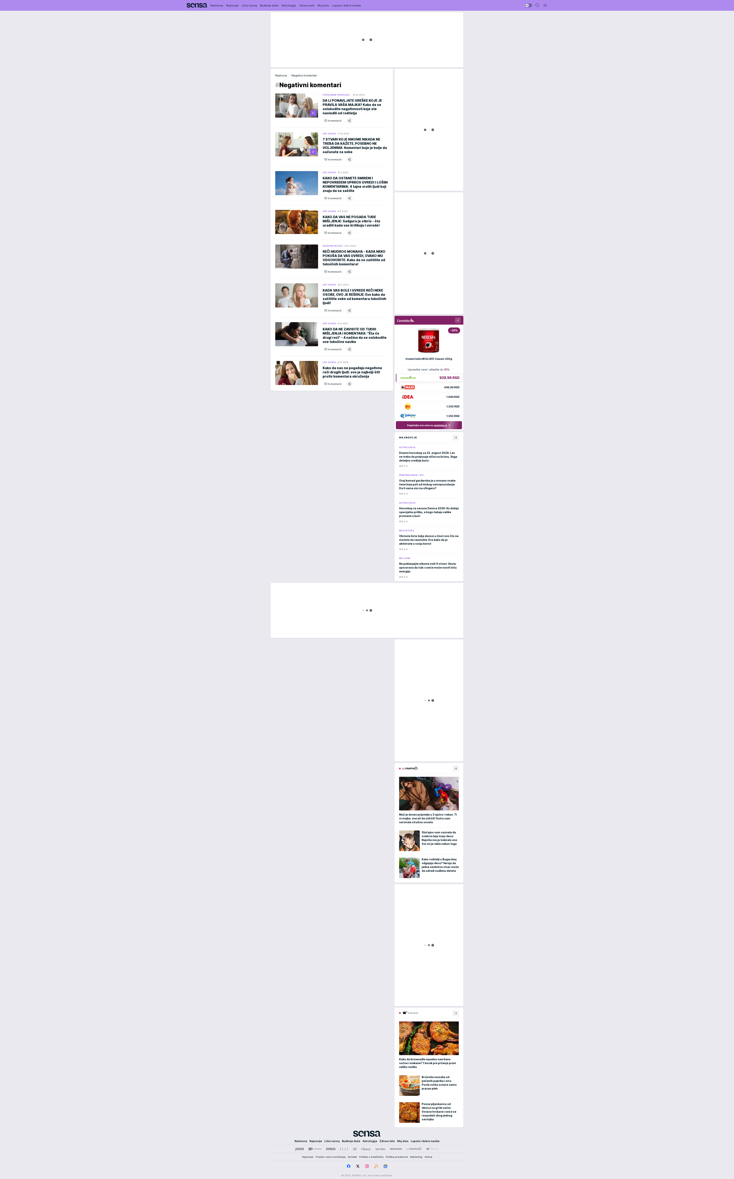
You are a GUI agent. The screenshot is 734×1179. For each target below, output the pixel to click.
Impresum (307, 1156)
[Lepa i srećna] (380, 1149)
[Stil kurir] (355, 1149)
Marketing (416, 1156)
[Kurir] (299, 1149)
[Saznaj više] (456, 768)
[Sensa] (197, 5)
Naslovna (281, 75)
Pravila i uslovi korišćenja (331, 1156)
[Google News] (385, 1166)
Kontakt (352, 1156)
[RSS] (376, 1166)
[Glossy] (366, 1149)
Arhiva (428, 1156)
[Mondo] (315, 1149)
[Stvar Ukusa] (432, 1149)
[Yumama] (413, 1149)
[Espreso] (330, 1149)
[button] (333, 121)
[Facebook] (348, 1166)
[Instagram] (367, 1166)
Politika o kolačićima (371, 1156)
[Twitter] (358, 1166)
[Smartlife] (396, 1149)
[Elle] (344, 1149)
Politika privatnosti (397, 1156)
